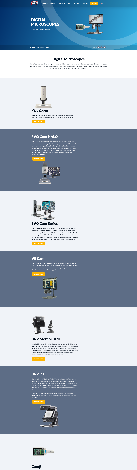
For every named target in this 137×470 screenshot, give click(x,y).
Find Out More (38, 121)
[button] (106, 3)
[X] (101, 47)
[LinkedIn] (104, 47)
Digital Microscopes (43, 47)
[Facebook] (98, 47)
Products (32, 47)
